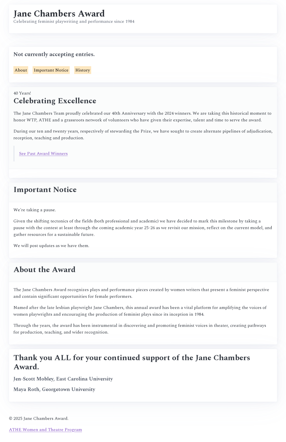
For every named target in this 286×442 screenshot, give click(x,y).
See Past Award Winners (43, 153)
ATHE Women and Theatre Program (45, 429)
